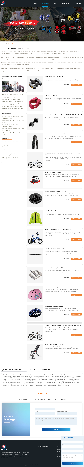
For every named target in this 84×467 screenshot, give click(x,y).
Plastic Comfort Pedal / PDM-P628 (54, 76)
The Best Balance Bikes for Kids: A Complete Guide (12, 142)
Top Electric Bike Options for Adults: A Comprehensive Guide (11, 125)
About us (77, 3)
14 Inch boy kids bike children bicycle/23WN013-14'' (58, 230)
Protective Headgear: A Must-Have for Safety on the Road (13, 133)
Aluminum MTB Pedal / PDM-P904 (54, 268)
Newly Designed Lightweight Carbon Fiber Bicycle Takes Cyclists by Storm (12, 154)
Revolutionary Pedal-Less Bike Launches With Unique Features (13, 129)
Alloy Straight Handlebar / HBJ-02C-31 (55, 249)
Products (45, 3)
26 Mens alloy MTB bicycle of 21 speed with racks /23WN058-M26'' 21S (63, 325)
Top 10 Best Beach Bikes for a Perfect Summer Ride (13, 150)
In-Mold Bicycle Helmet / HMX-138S (54, 287)
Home (35, 3)
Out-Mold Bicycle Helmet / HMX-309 (54, 306)
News (55, 3)
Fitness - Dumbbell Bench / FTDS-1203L (55, 344)
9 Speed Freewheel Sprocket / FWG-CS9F (56, 191)
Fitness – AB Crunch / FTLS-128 (53, 172)
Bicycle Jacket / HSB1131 (51, 210)
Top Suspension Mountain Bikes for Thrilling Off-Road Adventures (12, 117)
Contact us (65, 3)
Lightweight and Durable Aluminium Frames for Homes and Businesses (12, 146)
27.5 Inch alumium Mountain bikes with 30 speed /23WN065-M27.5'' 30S (62, 154)
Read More (66, 85)
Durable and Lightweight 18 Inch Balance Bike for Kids (13, 121)
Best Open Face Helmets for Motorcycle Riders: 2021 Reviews (11, 158)
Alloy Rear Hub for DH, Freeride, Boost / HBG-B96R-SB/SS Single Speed (63, 115)
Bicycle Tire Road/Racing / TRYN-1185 (55, 134)
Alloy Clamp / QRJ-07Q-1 (51, 96)
